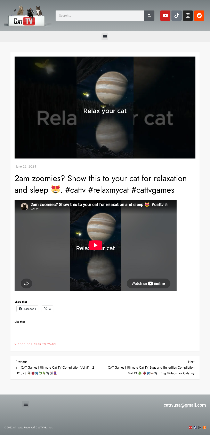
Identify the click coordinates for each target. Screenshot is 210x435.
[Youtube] (165, 15)
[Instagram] (188, 15)
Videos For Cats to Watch (36, 344)
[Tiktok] (176, 15)
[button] (105, 36)
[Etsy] (204, 427)
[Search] (149, 15)
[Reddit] (199, 15)
